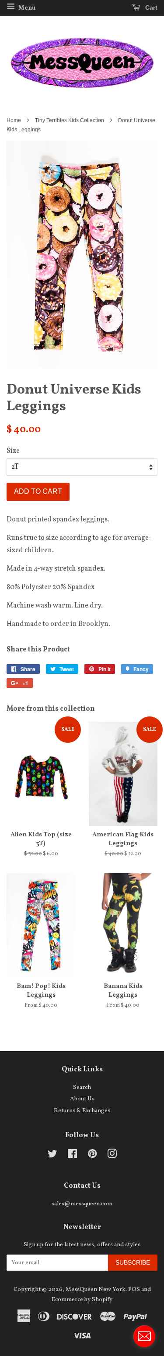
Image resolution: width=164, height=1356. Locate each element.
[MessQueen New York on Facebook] (72, 1156)
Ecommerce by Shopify (82, 1299)
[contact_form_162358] (144, 1336)
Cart (150, 7)
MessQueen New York (96, 1289)
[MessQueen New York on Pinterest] (92, 1156)
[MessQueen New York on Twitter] (52, 1156)
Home (14, 120)
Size (13, 451)
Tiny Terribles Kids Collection (69, 120)
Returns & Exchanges (82, 1110)
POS (134, 1289)
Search (82, 1087)
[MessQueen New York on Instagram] (112, 1156)
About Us (82, 1099)
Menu (26, 8)
